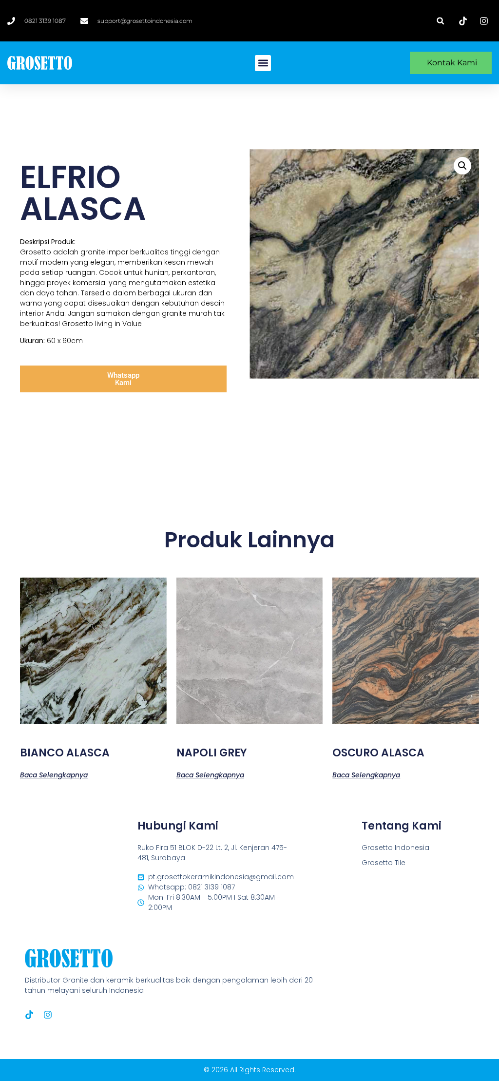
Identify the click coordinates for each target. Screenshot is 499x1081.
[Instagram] (47, 1014)
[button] (440, 20)
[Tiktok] (29, 1014)
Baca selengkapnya (54, 774)
